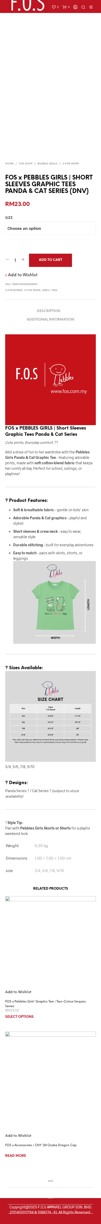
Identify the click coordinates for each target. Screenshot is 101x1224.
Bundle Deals (47, 163)
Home (9, 163)
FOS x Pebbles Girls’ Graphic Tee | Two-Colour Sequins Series (45, 1004)
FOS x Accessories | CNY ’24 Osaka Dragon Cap (41, 1145)
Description (48, 311)
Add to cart (50, 260)
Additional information (50, 319)
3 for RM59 (70, 163)
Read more (15, 1156)
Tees (54, 290)
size (9, 218)
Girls (46, 290)
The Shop (25, 163)
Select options (19, 1017)
